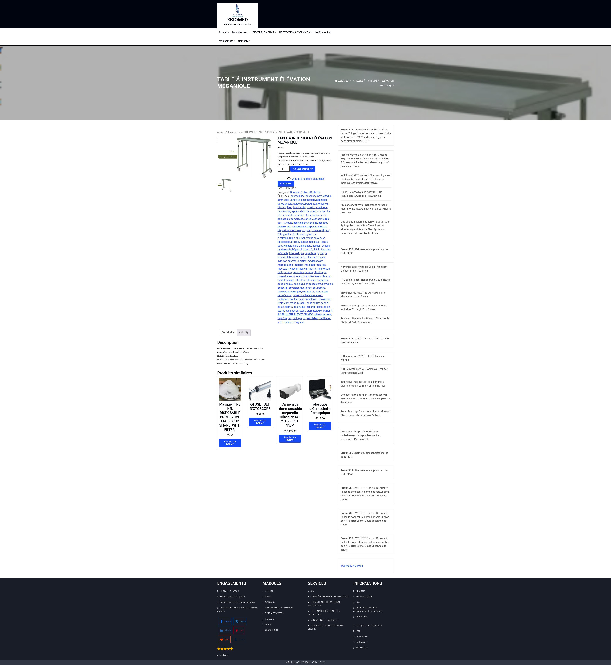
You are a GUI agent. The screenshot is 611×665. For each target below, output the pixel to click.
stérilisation (291, 310)
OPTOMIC (270, 602)
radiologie (311, 299)
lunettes (302, 260)
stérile (281, 310)
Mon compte (226, 41)
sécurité (311, 306)
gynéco (326, 245)
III (319, 249)
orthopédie (312, 280)
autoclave (298, 203)
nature (288, 272)
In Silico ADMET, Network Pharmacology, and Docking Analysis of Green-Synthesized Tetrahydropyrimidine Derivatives (366, 179)
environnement (304, 238)
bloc (289, 207)
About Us (360, 591)
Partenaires (361, 642)
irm (322, 253)
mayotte (282, 268)
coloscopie (284, 218)
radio (301, 299)
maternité (310, 264)
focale (324, 241)
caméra (311, 207)
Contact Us (361, 616)
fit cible (295, 241)
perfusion (327, 283)
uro (289, 318)
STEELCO (269, 591)
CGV (358, 602)
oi (294, 276)
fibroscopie (284, 241)
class (308, 215)
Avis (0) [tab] (243, 332)
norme (309, 272)
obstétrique (320, 272)
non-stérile (298, 272)
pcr (306, 283)
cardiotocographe (287, 211)
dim (289, 226)
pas (296, 283)
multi (280, 272)
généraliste (305, 245)
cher (328, 211)
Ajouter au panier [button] (230, 443)
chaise (321, 211)
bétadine (310, 203)
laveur (303, 257)
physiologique (296, 287)
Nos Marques (240, 32)
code (324, 215)
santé (281, 306)
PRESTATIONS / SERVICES (294, 32)
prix (299, 291)
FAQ (358, 631)
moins (312, 268)
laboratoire (293, 257)
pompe (321, 287)
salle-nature (313, 303)
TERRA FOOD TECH (274, 613)
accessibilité (298, 196)
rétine (293, 303)
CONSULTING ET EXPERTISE (324, 620)
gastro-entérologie (288, 245)
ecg (328, 230)
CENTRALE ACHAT (263, 32)
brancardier (299, 207)
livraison (321, 257)
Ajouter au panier (303, 168)
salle (303, 303)
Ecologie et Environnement (369, 625)
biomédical (322, 203)
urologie (297, 318)
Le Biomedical (323, 32)
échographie (284, 234)
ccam (313, 211)
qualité (294, 299)
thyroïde (282, 318)
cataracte (303, 211)
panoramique (285, 283)
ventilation (325, 318)
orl (296, 280)
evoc (322, 238)
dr (323, 230)
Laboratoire (361, 636)
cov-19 (281, 222)
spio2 (327, 306)
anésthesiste (308, 199)
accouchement (314, 196)
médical (303, 268)
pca (301, 283)
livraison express (287, 260)
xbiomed (288, 322)
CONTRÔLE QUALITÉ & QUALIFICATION (329, 596)
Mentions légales (364, 596)
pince (309, 287)
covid (289, 222)
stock (303, 310)
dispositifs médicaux (289, 230)
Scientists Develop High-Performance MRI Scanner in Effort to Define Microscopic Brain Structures (366, 398)
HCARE (268, 624)
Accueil (223, 32)
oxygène (323, 280)
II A (310, 249)
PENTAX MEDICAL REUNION (279, 607)
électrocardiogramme (304, 234)
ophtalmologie (286, 280)
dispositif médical (317, 226)
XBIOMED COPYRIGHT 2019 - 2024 (305, 662)
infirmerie (283, 253)
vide (280, 322)
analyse (295, 199)
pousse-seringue (287, 291)
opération (301, 276)
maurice (321, 264)
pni (314, 287)
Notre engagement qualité (232, 596)
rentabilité (283, 303)
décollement (300, 222)
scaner (288, 306)
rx (298, 303)
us (304, 318)
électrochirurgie (286, 238)
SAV (312, 591)
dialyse (282, 226)
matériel (299, 264)
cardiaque (321, 207)
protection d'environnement (308, 295)
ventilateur (312, 318)
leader (311, 257)
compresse (297, 218)
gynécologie (284, 249)
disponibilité (299, 226)
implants (326, 249)
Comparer (244, 41)
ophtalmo (325, 276)
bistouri (282, 207)
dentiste (322, 222)
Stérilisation (361, 647)
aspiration (322, 199)
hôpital (296, 249)
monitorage (323, 268)
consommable (321, 218)
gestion (316, 245)
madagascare (315, 260)
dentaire (312, 222)
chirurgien (283, 215)
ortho (302, 280)
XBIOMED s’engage (229, 591)
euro (316, 238)
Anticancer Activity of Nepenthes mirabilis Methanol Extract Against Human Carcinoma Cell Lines (366, 208)
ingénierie (310, 253)
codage (316, 215)
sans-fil (325, 303)
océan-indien (285, 276)
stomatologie (314, 310)
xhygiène (299, 322)
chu (292, 215)
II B (315, 249)
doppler (306, 230)
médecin (293, 268)
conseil (308, 218)
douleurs (316, 230)
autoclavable (285, 203)
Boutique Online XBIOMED (241, 132)
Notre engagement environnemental (237, 602)
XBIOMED (237, 19)
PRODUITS (308, 291)
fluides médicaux (310, 241)
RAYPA (268, 596)
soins (319, 306)
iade (305, 249)
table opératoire (322, 314)
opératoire (313, 276)
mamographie (285, 264)
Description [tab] (228, 332)
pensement (315, 283)
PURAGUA (270, 619)
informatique (296, 253)
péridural (283, 287)
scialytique (299, 306)
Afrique (327, 196)
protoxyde (283, 299)
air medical (284, 199)
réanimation (324, 299)
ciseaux (299, 215)
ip (318, 253)
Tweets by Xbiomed (352, 566)
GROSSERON (271, 630)
